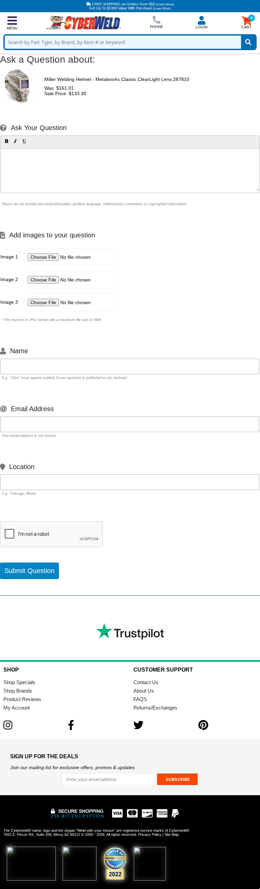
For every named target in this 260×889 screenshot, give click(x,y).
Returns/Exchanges (155, 708)
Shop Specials (19, 682)
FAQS (140, 699)
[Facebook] (97, 725)
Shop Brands (17, 691)
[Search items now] (248, 42)
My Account (16, 708)
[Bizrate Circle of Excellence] (115, 864)
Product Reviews (22, 699)
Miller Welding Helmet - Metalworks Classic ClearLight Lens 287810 (116, 79)
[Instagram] (32, 725)
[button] (6, 141)
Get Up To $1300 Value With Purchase (130, 8)
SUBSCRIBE (178, 779)
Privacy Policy (149, 834)
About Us (143, 691)
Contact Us (145, 682)
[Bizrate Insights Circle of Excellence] (123, 849)
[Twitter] (162, 725)
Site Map (172, 834)
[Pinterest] (227, 725)
